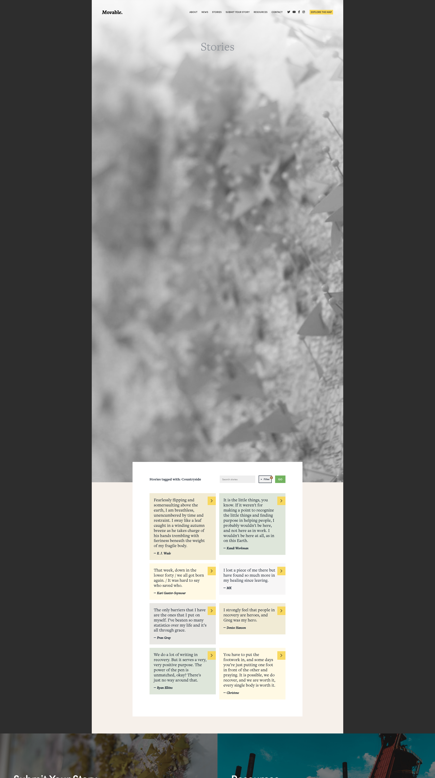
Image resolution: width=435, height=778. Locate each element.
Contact (277, 12)
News (205, 12)
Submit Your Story (238, 12)
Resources (260, 12)
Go (280, 479)
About (193, 12)
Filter (268, 478)
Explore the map (321, 12)
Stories (217, 12)
